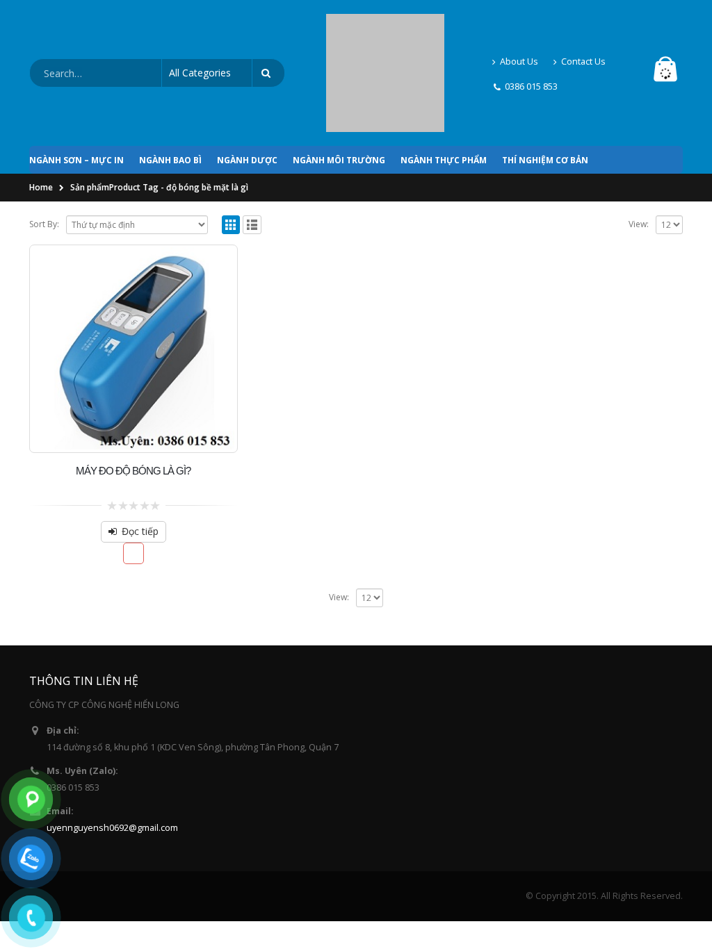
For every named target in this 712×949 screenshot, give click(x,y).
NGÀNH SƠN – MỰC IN (76, 97)
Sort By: (44, 161)
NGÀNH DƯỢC (247, 97)
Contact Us (583, 29)
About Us (519, 29)
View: (639, 161)
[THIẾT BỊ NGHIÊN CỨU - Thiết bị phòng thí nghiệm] (385, 41)
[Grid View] (231, 161)
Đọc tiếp (140, 467)
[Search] (268, 42)
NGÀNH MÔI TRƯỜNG (339, 97)
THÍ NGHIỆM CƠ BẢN (545, 97)
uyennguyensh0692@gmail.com (112, 764)
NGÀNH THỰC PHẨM (443, 97)
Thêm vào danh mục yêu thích (134, 490)
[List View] (252, 161)
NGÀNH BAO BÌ (170, 97)
